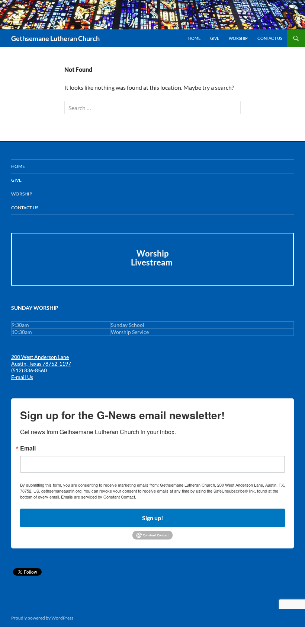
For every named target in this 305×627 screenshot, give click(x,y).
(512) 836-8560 (29, 370)
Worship (238, 38)
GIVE (214, 38)
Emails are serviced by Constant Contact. (98, 497)
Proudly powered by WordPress (42, 618)
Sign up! (152, 517)
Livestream (152, 262)
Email (28, 448)
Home (194, 38)
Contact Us (269, 38)
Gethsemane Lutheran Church (55, 38)
